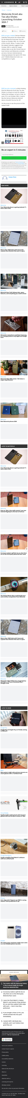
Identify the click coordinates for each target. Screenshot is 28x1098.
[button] (26, 2)
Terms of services (19, 162)
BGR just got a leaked (8, 35)
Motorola (9, 10)
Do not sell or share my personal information (13, 1088)
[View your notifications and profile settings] (15, 2)
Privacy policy (5, 1052)
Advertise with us (6, 1078)
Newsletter (23, 31)
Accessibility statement (7, 1058)
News (3, 26)
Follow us (16, 31)
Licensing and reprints (7, 1081)
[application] (14, 117)
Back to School (13, 6)
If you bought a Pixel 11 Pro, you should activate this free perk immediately (13, 1014)
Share (5, 31)
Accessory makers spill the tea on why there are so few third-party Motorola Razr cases (14, 993)
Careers (4, 1062)
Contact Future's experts (8, 1049)
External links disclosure (8, 1068)
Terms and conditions (7, 1045)
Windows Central (6, 1085)
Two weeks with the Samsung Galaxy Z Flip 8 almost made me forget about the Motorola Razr (15, 985)
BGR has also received (8, 88)
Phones (3, 10)
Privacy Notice (21, 163)
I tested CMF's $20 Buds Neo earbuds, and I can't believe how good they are (13, 1023)
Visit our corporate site (13, 1034)
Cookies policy (5, 1055)
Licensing (4, 1065)
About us (4, 1072)
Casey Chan (10, 25)
